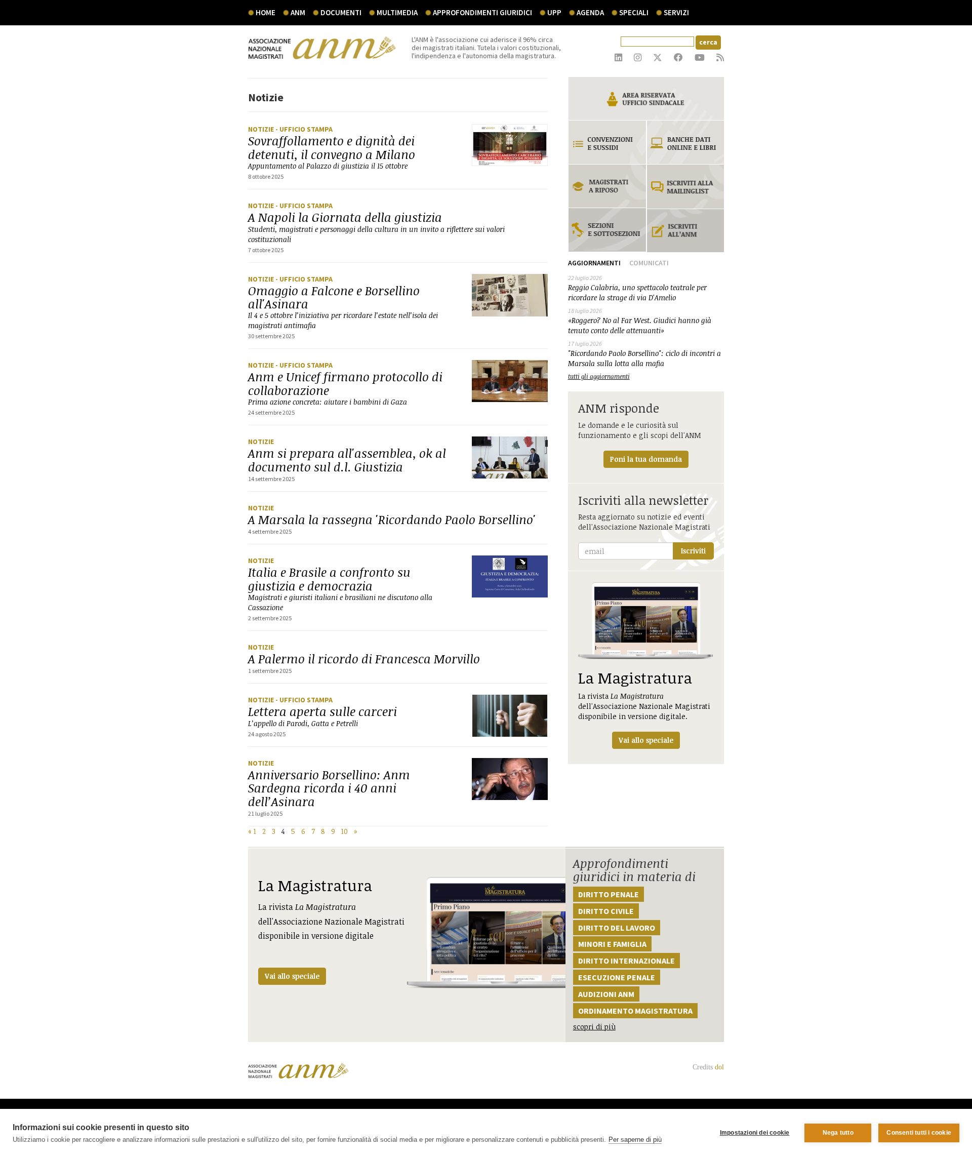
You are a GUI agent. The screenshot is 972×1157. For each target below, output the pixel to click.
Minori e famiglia (612, 944)
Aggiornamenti (594, 262)
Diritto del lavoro (616, 928)
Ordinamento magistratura (635, 1011)
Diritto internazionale (626, 960)
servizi (676, 12)
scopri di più (594, 1026)
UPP (554, 12)
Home (265, 12)
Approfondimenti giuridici (482, 12)
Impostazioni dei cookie (755, 1132)
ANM (298, 12)
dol (719, 1067)
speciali (634, 12)
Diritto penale (608, 894)
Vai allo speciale (292, 976)
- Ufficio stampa (304, 129)
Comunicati (649, 262)
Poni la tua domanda (646, 459)
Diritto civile (606, 911)
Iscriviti (693, 550)
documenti (340, 12)
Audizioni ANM (606, 994)
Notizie (261, 129)
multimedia (397, 12)
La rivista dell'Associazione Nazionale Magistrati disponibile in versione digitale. (644, 706)
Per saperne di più (635, 1139)
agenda (590, 12)
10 (344, 831)
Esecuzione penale (616, 977)
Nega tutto (838, 1132)
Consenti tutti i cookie (918, 1132)
